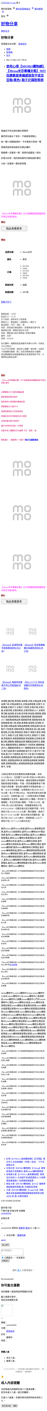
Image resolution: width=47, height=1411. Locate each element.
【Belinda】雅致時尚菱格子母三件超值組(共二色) (11, 685)
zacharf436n (6, 1213)
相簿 (8, 49)
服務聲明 (28, 1372)
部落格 (9, 52)
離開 (15, 1406)
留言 (27, 1228)
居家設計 (22, 44)
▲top (3, 1240)
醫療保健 (21, 1235)
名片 (8, 55)
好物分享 (9, 23)
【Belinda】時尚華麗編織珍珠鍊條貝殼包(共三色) (34, 648)
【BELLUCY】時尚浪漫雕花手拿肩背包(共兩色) (34, 685)
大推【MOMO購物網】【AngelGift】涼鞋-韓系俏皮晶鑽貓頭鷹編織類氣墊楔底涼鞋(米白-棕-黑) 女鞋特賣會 (25, 1193)
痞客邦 (22, 1228)
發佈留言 (5, 1261)
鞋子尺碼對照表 (31, 440)
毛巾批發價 (13, 965)
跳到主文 (5, 31)
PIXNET (12, 1369)
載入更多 (5, 1245)
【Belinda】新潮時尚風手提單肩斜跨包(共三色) (11, 648)
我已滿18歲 (6, 1406)
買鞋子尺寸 (6, 302)
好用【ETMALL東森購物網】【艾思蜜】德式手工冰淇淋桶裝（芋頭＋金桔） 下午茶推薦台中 (25, 1162)
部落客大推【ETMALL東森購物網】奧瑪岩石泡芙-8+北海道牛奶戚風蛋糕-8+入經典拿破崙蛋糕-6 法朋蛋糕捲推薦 (25, 1177)
